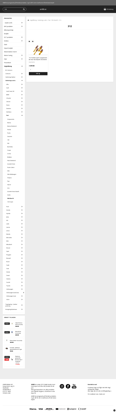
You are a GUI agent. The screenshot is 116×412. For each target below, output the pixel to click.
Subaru (8, 279)
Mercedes (9, 237)
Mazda (8, 234)
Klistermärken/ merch (10, 52)
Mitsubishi (9, 244)
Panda (9, 129)
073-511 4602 (7, 391)
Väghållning (8, 66)
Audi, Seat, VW (10, 91)
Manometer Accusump (16, 340)
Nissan (8, 248)
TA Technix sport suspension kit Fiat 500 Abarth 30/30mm (38, 58)
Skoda (8, 272)
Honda (8, 210)
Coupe (9, 150)
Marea (9, 122)
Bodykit (6, 33)
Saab (7, 265)
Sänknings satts (10, 80)
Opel (7, 251)
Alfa (7, 84)
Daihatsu (8, 112)
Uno (8, 188)
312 (60, 20)
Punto (9, 133)
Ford (7, 206)
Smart (8, 275)
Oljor (5, 59)
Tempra (9, 178)
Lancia (8, 227)
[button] (108, 9)
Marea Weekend (11, 126)
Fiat (7, 115)
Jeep (7, 217)
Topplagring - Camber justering (11, 305)
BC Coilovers (8, 70)
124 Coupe (10, 202)
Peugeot (8, 255)
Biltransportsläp (8, 30)
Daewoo (8, 108)
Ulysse (9, 184)
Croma (9, 153)
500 (8, 143)
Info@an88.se (7, 389)
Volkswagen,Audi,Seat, (12, 292)
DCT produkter (8, 37)
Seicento (9, 136)
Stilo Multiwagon (11, 174)
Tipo (8, 181)
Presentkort (7, 62)
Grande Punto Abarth (13, 191)
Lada (7, 224)
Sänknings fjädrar (10, 77)
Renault (8, 258)
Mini (7, 241)
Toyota (8, 286)
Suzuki (8, 282)
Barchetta (10, 147)
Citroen (8, 101)
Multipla (9, 157)
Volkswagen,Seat (11, 296)
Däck (5, 44)
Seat (7, 268)
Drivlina (6, 41)
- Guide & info (8, 23)
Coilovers (8, 73)
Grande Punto (11, 164)
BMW (7, 95)
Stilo (8, 171)
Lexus (8, 230)
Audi (7, 88)
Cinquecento (10, 119)
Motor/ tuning (8, 55)
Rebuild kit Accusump (18, 332)
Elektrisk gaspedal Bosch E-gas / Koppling (19, 359)
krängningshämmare (11, 309)
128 (8, 140)
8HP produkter (8, 26)
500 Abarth (10, 198)
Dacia (7, 105)
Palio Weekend (11, 160)
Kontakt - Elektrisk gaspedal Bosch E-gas (16, 348)
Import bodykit (8, 48)
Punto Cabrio (10, 167)
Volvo (7, 299)
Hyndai (8, 213)
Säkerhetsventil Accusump (19, 323)
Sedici (9, 195)
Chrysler (8, 98)
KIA (7, 220)
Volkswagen (9, 289)
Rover (8, 261)
